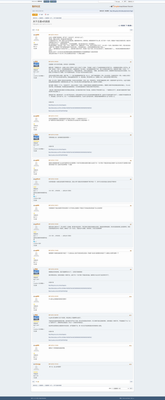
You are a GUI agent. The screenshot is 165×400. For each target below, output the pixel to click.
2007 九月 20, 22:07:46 (53, 269)
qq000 (37, 35)
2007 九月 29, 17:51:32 (53, 364)
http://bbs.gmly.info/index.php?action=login (121, 11)
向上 (33, 381)
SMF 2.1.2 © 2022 (34, 398)
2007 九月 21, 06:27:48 (53, 315)
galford (37, 179)
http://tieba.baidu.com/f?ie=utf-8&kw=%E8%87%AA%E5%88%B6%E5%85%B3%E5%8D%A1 (70, 108)
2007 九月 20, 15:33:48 (53, 179)
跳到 (110, 388)
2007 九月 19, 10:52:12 (53, 34)
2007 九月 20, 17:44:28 (53, 250)
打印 (131, 30)
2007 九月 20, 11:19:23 (53, 160)
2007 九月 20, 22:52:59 (53, 296)
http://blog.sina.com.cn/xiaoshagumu (57, 105)
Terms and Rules (126, 398)
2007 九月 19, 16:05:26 (53, 61)
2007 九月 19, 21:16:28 (53, 134)
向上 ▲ (132, 398)
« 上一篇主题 (121, 25)
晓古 (36, 62)
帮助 (121, 398)
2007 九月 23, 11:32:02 (53, 345)
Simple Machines (42, 398)
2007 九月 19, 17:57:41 (53, 116)
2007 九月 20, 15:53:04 (53, 224)
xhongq (37, 364)
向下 (33, 30)
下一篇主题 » (129, 25)
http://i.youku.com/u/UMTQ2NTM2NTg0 (58, 111)
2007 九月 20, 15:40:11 (53, 205)
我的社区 (36, 6)
